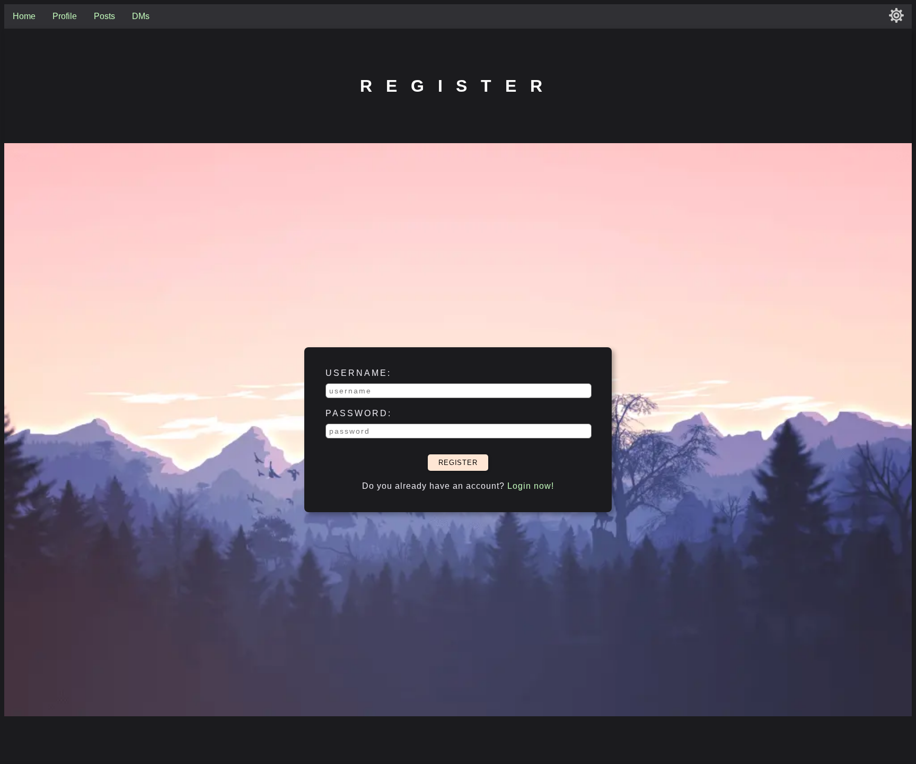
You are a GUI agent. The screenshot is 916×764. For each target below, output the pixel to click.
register (457, 463)
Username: (358, 372)
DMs (140, 16)
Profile (64, 16)
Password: (358, 413)
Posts (104, 16)
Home (24, 16)
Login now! (530, 485)
